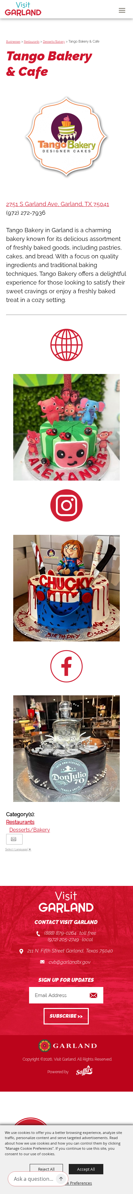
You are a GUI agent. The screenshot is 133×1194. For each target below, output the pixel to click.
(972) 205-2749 (63, 939)
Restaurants (31, 41)
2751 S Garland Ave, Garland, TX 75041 (57, 204)
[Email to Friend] (13, 839)
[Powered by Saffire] (79, 1072)
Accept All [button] (86, 1169)
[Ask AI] (61, 1179)
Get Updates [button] (66, 1016)
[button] (66, 138)
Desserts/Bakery (54, 41)
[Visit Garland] (23, 9)
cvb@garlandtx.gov (69, 962)
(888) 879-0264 (60, 933)
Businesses (13, 41)
